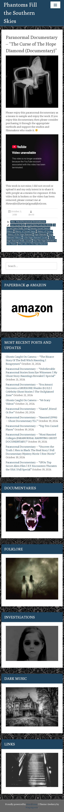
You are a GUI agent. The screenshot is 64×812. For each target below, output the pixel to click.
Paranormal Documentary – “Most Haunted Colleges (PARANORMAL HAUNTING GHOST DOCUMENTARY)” (31, 438)
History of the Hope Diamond (19, 234)
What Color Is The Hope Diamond (32, 244)
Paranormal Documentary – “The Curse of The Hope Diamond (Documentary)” (31, 44)
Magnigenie (32, 807)
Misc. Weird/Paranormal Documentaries (28, 222)
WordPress (31, 804)
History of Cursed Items (25, 231)
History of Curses (44, 231)
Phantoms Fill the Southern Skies (20, 12)
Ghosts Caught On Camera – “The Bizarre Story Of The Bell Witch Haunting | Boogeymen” (30, 360)
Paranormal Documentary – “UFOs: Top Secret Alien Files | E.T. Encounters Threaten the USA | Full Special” (31, 466)
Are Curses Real (17, 225)
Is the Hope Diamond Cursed (35, 237)
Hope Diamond (40, 234)
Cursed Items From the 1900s (38, 225)
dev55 (31, 214)
